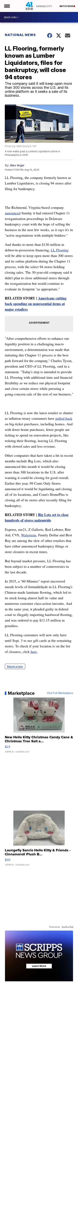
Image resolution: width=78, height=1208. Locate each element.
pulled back (63, 418)
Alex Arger (17, 165)
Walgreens (28, 535)
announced (12, 213)
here (34, 651)
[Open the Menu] (6, 6)
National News (20, 35)
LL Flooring (60, 250)
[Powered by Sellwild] (67, 927)
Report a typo (15, 666)
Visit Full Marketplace (60, 693)
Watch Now (66, 6)
